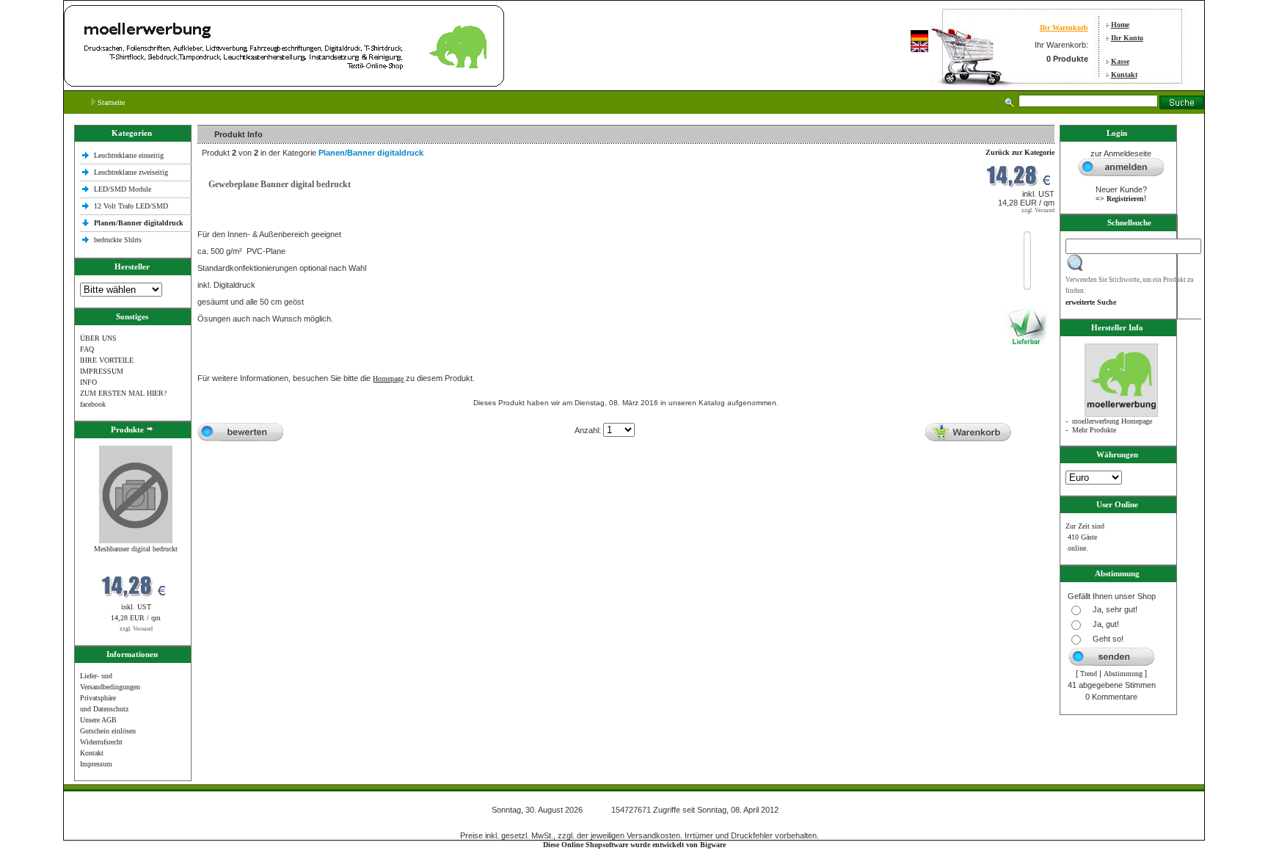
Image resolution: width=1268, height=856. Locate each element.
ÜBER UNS (98, 338)
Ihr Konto (1127, 38)
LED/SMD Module (122, 189)
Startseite (110, 102)
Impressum (96, 764)
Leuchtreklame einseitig (130, 155)
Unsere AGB (98, 720)
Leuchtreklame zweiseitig (132, 172)
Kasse (1120, 61)
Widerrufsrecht (101, 742)
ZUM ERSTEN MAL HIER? (123, 393)
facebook (93, 404)
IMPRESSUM (101, 371)
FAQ (87, 349)
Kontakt (1124, 74)
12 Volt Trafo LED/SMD (131, 206)
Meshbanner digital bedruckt (136, 549)
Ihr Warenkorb (1064, 27)
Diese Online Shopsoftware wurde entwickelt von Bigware (634, 845)
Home (1120, 25)
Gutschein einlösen (108, 731)
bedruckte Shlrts (118, 240)
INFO (88, 382)
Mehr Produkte (1094, 430)
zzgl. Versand (136, 628)
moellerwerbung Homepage (1112, 421)
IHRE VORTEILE (107, 360)
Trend (1088, 674)
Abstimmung (1123, 674)
